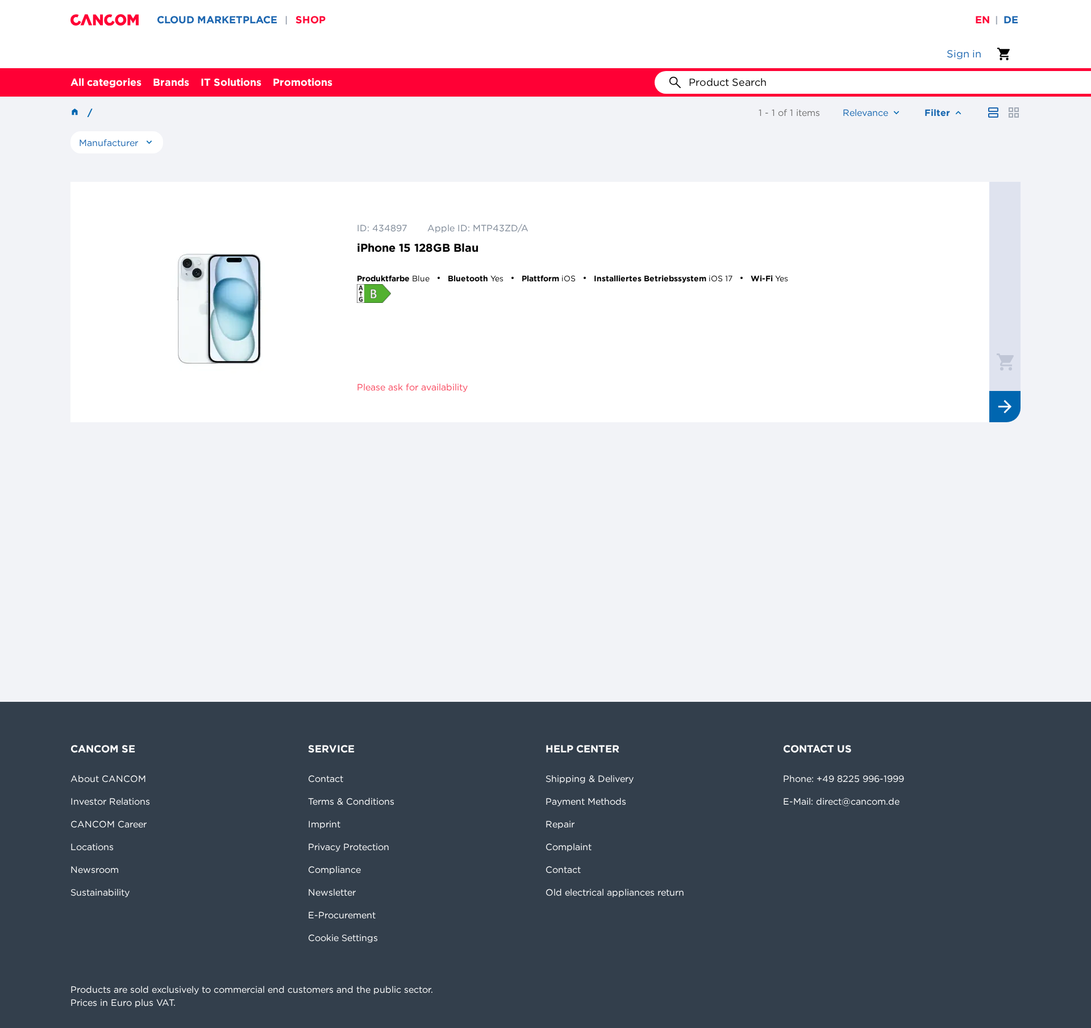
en (982, 19)
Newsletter (332, 892)
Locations (92, 846)
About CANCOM (108, 778)
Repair (560, 824)
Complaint (569, 846)
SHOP (310, 19)
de (1010, 19)
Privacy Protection (348, 846)
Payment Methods (586, 801)
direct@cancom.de (858, 801)
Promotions (302, 82)
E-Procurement (342, 915)
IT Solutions (231, 82)
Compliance (334, 869)
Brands (171, 82)
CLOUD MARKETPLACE (217, 19)
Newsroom (94, 869)
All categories (105, 82)
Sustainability (100, 892)
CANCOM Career (108, 824)
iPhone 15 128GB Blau (417, 247)
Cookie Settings (343, 937)
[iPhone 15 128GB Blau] (219, 302)
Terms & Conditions (351, 801)
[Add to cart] (1005, 361)
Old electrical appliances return (615, 892)
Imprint (324, 824)
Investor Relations (110, 801)
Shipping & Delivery (590, 778)
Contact (325, 778)
